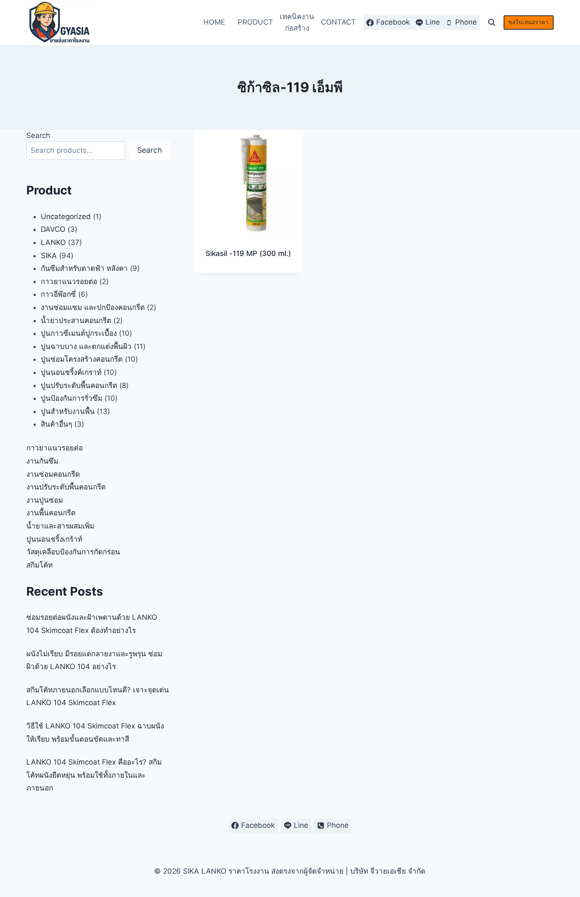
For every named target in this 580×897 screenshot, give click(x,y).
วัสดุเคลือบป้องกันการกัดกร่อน (73, 552)
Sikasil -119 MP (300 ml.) (248, 253)
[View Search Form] (491, 22)
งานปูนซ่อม (44, 500)
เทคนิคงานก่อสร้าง (297, 22)
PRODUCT (255, 22)
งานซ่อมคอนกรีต (53, 474)
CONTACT (338, 22)
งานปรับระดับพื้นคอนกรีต (66, 487)
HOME (214, 22)
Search (38, 135)
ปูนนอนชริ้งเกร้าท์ (54, 539)
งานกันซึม (42, 461)
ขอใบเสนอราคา (528, 22)
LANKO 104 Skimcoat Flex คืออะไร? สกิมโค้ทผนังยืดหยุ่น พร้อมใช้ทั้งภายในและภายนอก (94, 775)
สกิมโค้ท (39, 565)
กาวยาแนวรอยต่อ (54, 448)
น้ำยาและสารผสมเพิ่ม (60, 526)
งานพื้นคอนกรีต (51, 513)
